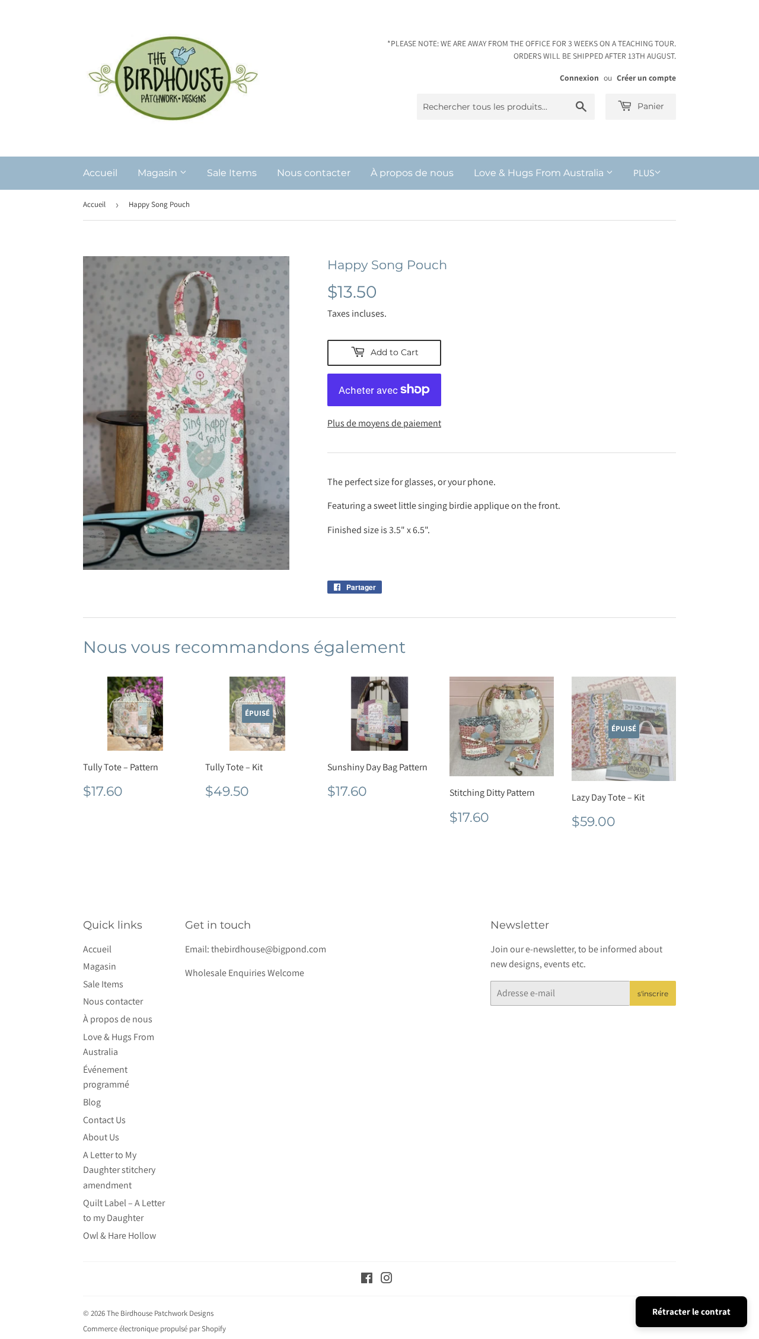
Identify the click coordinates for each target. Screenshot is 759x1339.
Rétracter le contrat (691, 1311)
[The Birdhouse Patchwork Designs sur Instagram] (387, 1279)
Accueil (100, 172)
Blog (92, 1102)
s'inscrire (652, 993)
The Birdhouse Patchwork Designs (160, 1313)
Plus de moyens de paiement (384, 423)
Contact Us (104, 1120)
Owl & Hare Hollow (119, 1235)
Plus (643, 173)
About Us (101, 1137)
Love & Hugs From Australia (540, 172)
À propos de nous (412, 172)
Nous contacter (313, 172)
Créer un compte (646, 77)
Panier (649, 106)
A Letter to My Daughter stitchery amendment (119, 1170)
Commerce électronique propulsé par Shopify (154, 1329)
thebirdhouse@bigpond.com (268, 949)
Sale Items (232, 172)
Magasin (159, 172)
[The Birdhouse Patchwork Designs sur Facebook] (367, 1279)
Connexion (579, 77)
